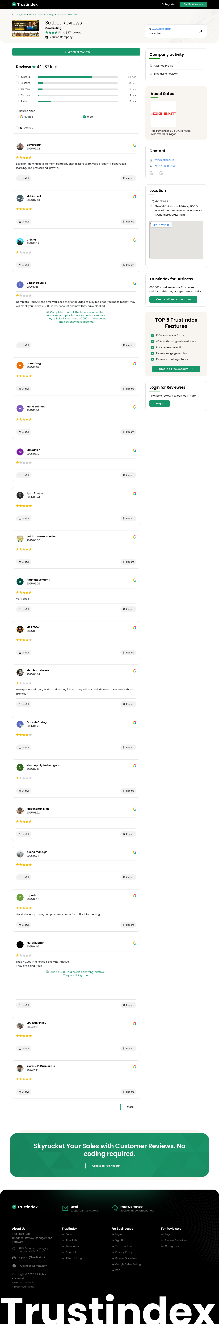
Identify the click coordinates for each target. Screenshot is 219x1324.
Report (130, 178)
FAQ (118, 1270)
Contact (71, 1252)
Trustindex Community (32, 1266)
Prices (69, 1234)
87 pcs (28, 116)
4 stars (25, 83)
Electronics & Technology (41, 14)
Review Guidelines (126, 1258)
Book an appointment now (137, 1210)
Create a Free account (170, 299)
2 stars (25, 95)
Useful (25, 178)
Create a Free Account (107, 1166)
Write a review (78, 52)
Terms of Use (123, 1246)
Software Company (67, 14)
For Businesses (193, 4)
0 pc (90, 116)
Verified (28, 127)
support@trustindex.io (85, 1210)
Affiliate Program (76, 1258)
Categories (169, 4)
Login (159, 403)
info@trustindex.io (23, 1286)
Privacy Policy (124, 1252)
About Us (71, 1240)
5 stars (25, 77)
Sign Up (120, 1240)
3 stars (25, 89)
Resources (72, 1246)
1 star (24, 101)
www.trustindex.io (23, 1282)
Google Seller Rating (128, 1264)
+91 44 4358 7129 (165, 166)
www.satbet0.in (164, 160)
